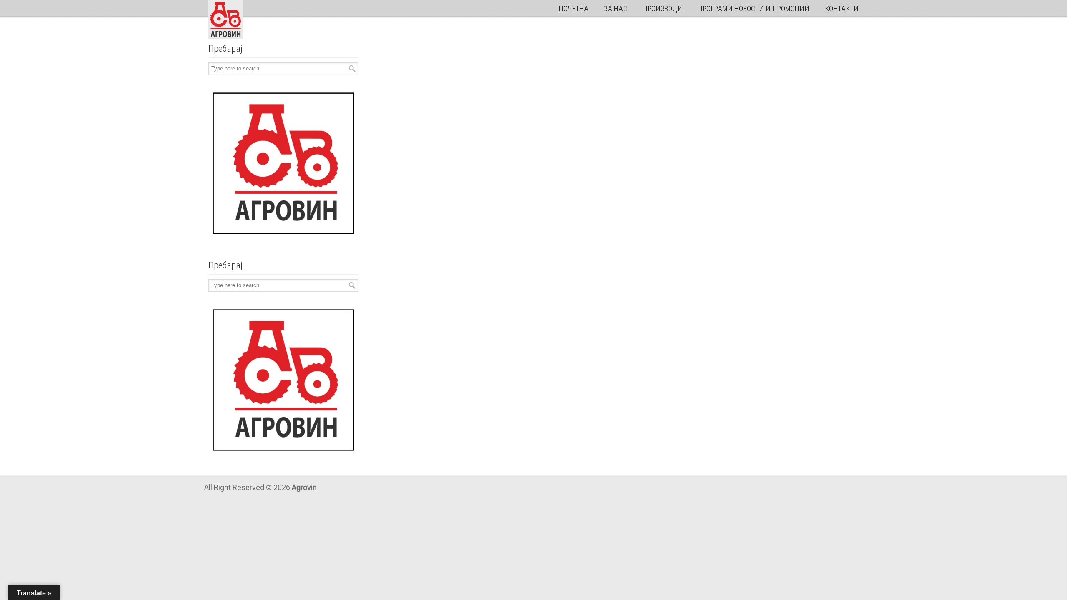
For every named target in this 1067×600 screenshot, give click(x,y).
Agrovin (225, 19)
